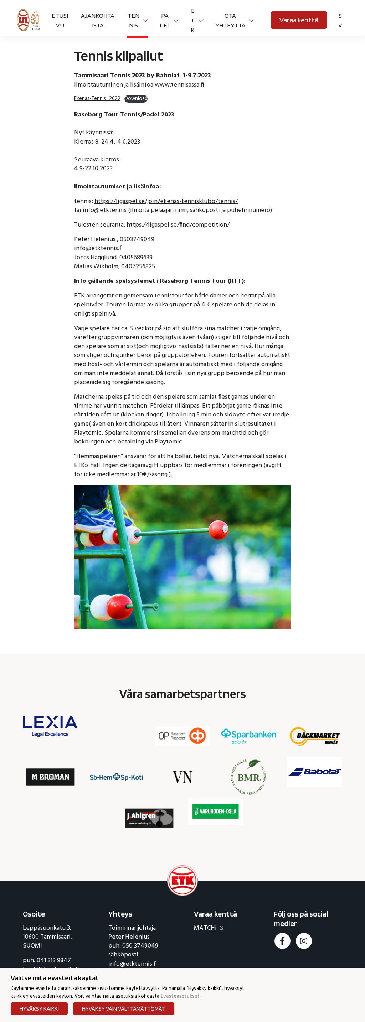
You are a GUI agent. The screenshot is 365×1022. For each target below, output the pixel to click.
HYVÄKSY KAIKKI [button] (39, 1008)
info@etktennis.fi (132, 964)
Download (136, 99)
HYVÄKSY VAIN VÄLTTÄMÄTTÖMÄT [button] (123, 1008)
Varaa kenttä (298, 20)
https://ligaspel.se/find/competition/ (178, 225)
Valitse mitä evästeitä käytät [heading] (55, 978)
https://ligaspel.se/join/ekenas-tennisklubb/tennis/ (166, 201)
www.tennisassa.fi (179, 85)
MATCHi (205, 928)
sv (340, 20)
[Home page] (28, 19)
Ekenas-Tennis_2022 (97, 99)
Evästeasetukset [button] (180, 997)
